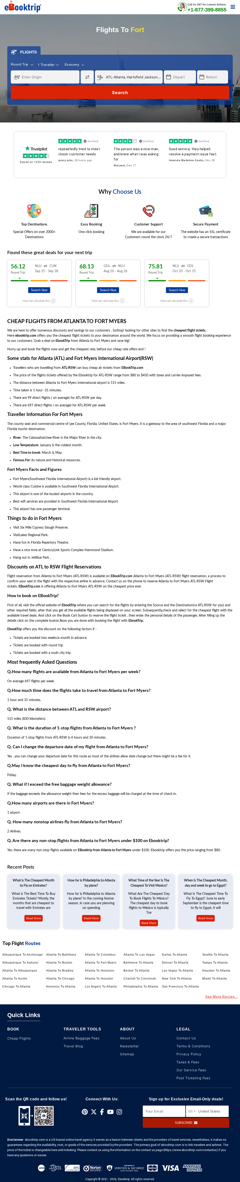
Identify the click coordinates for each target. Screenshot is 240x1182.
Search (120, 92)
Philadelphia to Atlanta (141, 986)
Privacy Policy (188, 1054)
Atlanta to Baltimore (61, 954)
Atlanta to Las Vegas (139, 954)
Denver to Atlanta (175, 962)
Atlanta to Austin (14, 978)
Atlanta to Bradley (60, 970)
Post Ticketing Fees (193, 1078)
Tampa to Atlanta (215, 962)
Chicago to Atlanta (16, 986)
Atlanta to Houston (99, 978)
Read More (33, 918)
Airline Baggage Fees (82, 1038)
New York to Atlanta (177, 978)
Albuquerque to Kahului (20, 962)
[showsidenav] (232, 7)
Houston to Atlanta (216, 970)
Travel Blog (73, 1046)
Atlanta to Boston (59, 962)
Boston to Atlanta (137, 970)
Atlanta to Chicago (60, 978)
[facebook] (102, 1112)
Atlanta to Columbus (100, 954)
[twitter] (94, 1112)
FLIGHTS (27, 52)
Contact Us (186, 1038)
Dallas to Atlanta (174, 954)
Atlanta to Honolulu (99, 970)
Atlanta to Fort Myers (100, 962)
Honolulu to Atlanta (60, 986)
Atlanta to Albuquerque (19, 970)
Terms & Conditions (193, 1046)
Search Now (39, 290)
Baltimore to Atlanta (139, 962)
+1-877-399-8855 (207, 10)
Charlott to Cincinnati (140, 978)
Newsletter (129, 1046)
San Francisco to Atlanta (180, 986)
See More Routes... (221, 997)
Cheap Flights (19, 1038)
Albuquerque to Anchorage (22, 954)
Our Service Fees (191, 1070)
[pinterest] (85, 1112)
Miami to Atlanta (214, 978)
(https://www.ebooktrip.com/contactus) (190, 1150)
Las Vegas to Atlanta (177, 970)
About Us (128, 1038)
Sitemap (127, 1054)
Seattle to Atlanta (215, 954)
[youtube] (110, 1112)
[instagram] (119, 1112)
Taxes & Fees (187, 1062)
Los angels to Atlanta (101, 986)
